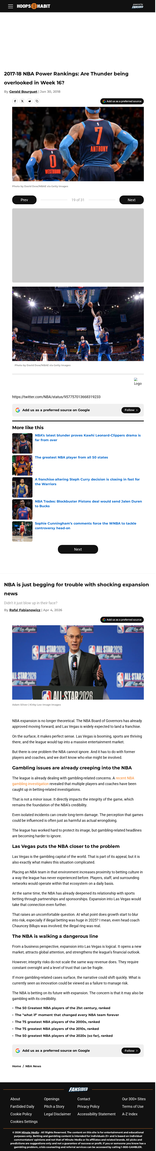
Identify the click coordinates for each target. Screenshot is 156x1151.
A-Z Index (130, 1114)
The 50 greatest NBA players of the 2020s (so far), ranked (64, 1036)
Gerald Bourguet (23, 92)
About (15, 1099)
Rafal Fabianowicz (24, 610)
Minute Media (30, 1132)
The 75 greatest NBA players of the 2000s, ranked (57, 1022)
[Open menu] (10, 6)
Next (131, 200)
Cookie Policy (21, 1114)
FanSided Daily (22, 1106)
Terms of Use (133, 1106)
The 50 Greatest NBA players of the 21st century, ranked (62, 1008)
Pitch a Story (54, 1106)
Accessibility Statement (96, 1114)
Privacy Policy (88, 1106)
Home (16, 1066)
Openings (51, 1099)
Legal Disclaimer (57, 1114)
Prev (24, 200)
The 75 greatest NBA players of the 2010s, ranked (57, 1029)
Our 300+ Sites (134, 1099)
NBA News (33, 1066)
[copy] (37, 101)
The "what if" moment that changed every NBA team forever (67, 1015)
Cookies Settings (24, 1121)
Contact (83, 1099)
